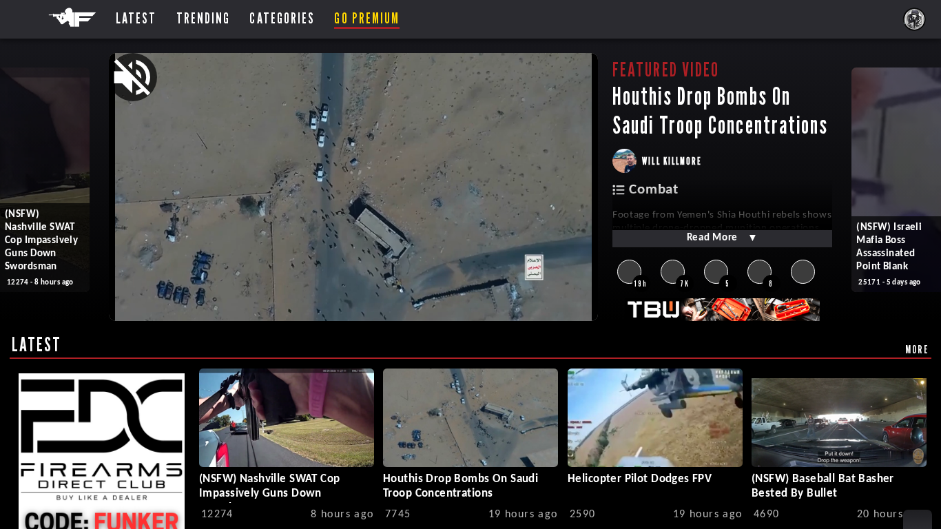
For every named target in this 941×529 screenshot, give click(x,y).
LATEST (37, 344)
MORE (917, 349)
